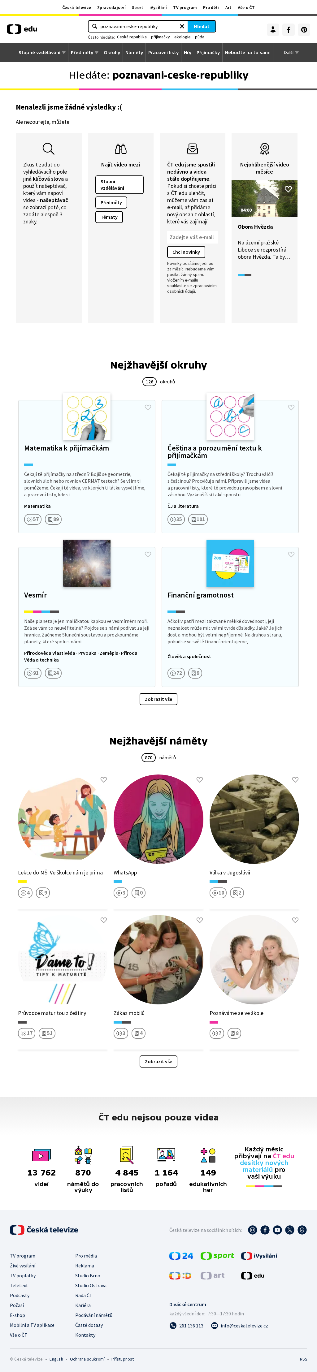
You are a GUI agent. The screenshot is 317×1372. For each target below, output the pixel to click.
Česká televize (76, 7)
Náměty (134, 52)
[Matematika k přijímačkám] (87, 466)
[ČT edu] (22, 31)
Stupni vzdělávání (112, 184)
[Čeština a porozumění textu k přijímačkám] (230, 466)
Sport (137, 7)
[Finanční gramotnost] (230, 617)
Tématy (109, 217)
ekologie (182, 37)
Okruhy (112, 52)
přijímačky (160, 37)
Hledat (201, 26)
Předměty (82, 52)
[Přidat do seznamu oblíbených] (288, 189)
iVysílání (158, 7)
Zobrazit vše (158, 699)
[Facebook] (288, 30)
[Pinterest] (304, 30)
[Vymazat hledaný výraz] (182, 26)
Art (228, 7)
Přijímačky (208, 52)
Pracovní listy (163, 52)
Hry (187, 52)
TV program (185, 7)
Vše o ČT (246, 7)
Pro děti (211, 7)
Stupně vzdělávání (39, 52)
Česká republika (132, 37)
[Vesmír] (87, 617)
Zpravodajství (111, 7)
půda (199, 37)
